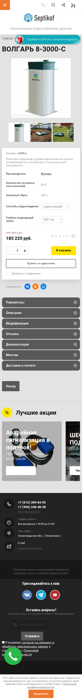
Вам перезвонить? (29, 511)
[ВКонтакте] (27, 286)
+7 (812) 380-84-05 (32, 502)
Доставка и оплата (20, 365)
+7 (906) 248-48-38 (32, 507)
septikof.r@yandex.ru (30, 548)
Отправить (32, 636)
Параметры (15, 302)
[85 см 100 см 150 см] (52, 219)
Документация (17, 344)
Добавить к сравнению (26, 273)
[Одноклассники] (35, 286)
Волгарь (46, 173)
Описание (14, 313)
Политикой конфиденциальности (51, 686)
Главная (7, 38)
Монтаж (12, 355)
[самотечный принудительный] (55, 206)
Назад (11, 386)
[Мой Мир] (43, 286)
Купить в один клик (41, 263)
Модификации (17, 323)
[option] (41, 88)
